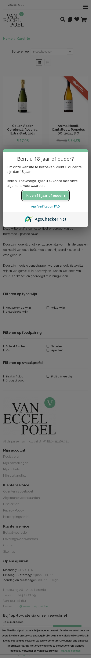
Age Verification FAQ (45, 206)
